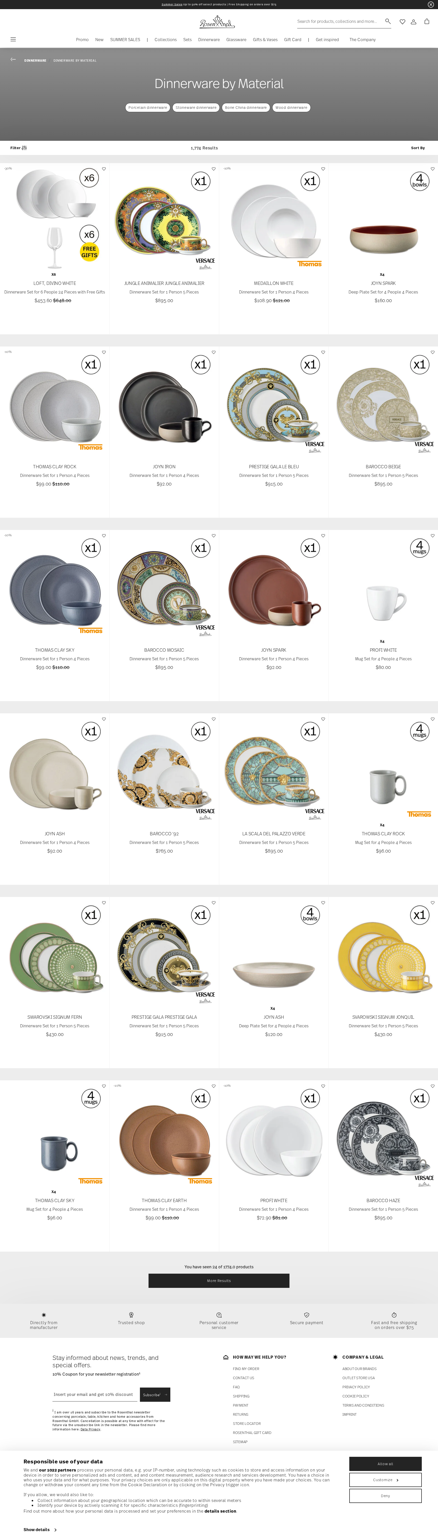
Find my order (246, 1368)
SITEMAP (240, 1442)
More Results (219, 1280)
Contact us (243, 1378)
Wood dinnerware (291, 107)
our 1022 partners (57, 1470)
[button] (166, 40)
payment (240, 1405)
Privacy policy (356, 1387)
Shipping (241, 1396)
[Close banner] (431, 5)
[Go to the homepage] (217, 21)
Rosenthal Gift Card (252, 1432)
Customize (382, 1479)
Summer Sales (172, 4)
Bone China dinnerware (246, 107)
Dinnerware (35, 60)
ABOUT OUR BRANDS (359, 1368)
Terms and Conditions (363, 1405)
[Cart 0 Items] (426, 22)
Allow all (385, 1463)
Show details (37, 1529)
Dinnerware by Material (74, 61)
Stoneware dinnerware (196, 107)
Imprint (349, 1414)
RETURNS (240, 1414)
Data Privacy (90, 1429)
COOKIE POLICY (355, 1396)
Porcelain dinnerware (148, 107)
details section (220, 1511)
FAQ (236, 1387)
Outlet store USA (358, 1378)
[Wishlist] (103, 171)
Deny (385, 1495)
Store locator (247, 1423)
